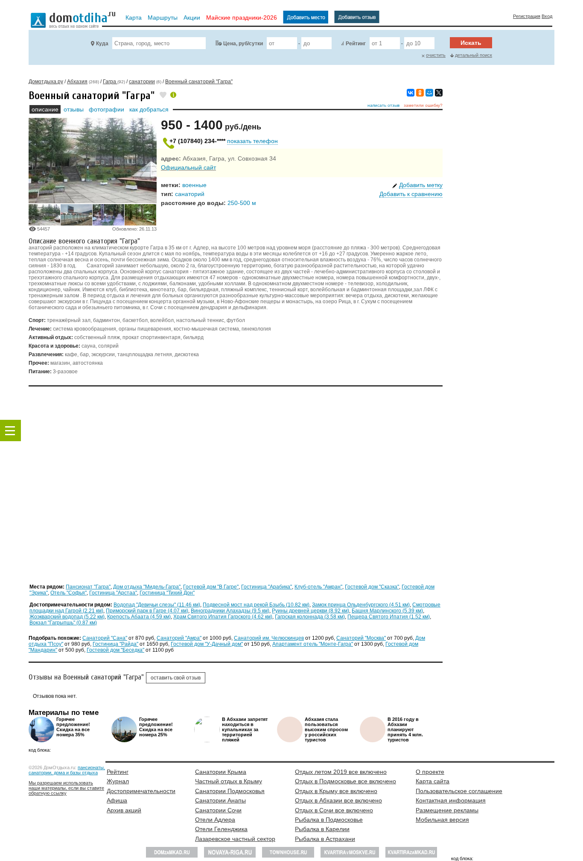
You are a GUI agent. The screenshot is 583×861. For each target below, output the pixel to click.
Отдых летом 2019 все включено (341, 771)
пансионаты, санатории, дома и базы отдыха (67, 770)
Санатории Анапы (220, 800)
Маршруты (163, 17)
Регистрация (526, 16)
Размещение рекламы (447, 810)
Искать (471, 42)
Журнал (118, 781)
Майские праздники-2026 (241, 17)
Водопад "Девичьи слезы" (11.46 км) (157, 605)
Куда (102, 44)
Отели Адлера (215, 819)
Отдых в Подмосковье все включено (345, 781)
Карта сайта (432, 781)
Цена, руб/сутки (243, 44)
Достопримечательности (141, 791)
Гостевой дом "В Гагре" (211, 587)
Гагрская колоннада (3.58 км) (310, 617)
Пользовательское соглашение (459, 791)
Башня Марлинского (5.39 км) (387, 611)
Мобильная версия (442, 819)
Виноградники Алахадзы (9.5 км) (230, 611)
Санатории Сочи (218, 810)
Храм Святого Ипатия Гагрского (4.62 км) (222, 617)
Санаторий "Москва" (361, 638)
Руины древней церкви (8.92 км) (310, 611)
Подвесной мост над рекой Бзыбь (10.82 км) (256, 605)
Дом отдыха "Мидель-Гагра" (147, 587)
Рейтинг (356, 44)
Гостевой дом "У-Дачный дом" (207, 644)
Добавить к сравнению (411, 193)
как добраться (149, 109)
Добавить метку (421, 185)
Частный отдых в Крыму (228, 781)
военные (194, 185)
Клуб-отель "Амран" (318, 587)
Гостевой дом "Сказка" (372, 587)
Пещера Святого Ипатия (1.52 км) (388, 617)
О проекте (430, 771)
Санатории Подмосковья (230, 791)
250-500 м (241, 202)
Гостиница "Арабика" (266, 587)
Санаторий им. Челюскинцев (269, 638)
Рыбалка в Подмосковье (329, 819)
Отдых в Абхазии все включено (338, 800)
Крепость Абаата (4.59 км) (139, 617)
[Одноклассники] (420, 93)
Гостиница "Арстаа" (113, 593)
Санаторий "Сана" (104, 638)
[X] (439, 93)
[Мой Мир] (429, 93)
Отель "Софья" (68, 593)
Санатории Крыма (220, 771)
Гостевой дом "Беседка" (115, 650)
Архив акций (124, 810)
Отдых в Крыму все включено (336, 791)
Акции (192, 17)
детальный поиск (473, 55)
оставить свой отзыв (176, 678)
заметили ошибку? (423, 105)
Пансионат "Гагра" (88, 587)
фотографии (106, 109)
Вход (547, 16)
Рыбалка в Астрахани (325, 838)
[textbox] (159, 43)
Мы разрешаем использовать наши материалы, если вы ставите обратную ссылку (66, 788)
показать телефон (252, 141)
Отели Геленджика (221, 829)
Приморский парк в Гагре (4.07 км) (147, 611)
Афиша (117, 800)
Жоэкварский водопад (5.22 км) (67, 617)
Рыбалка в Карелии (322, 829)
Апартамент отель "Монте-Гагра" (312, 644)
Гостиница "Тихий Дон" (167, 593)
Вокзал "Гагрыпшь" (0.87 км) (63, 623)
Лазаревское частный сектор (235, 838)
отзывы (74, 109)
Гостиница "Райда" (115, 644)
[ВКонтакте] (410, 93)
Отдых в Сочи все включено (334, 810)
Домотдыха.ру (46, 82)
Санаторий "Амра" (179, 638)
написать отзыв (383, 105)
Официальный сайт (188, 167)
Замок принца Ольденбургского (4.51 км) (361, 605)
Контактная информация (451, 800)
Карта (133, 17)
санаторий (189, 193)
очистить (436, 55)
